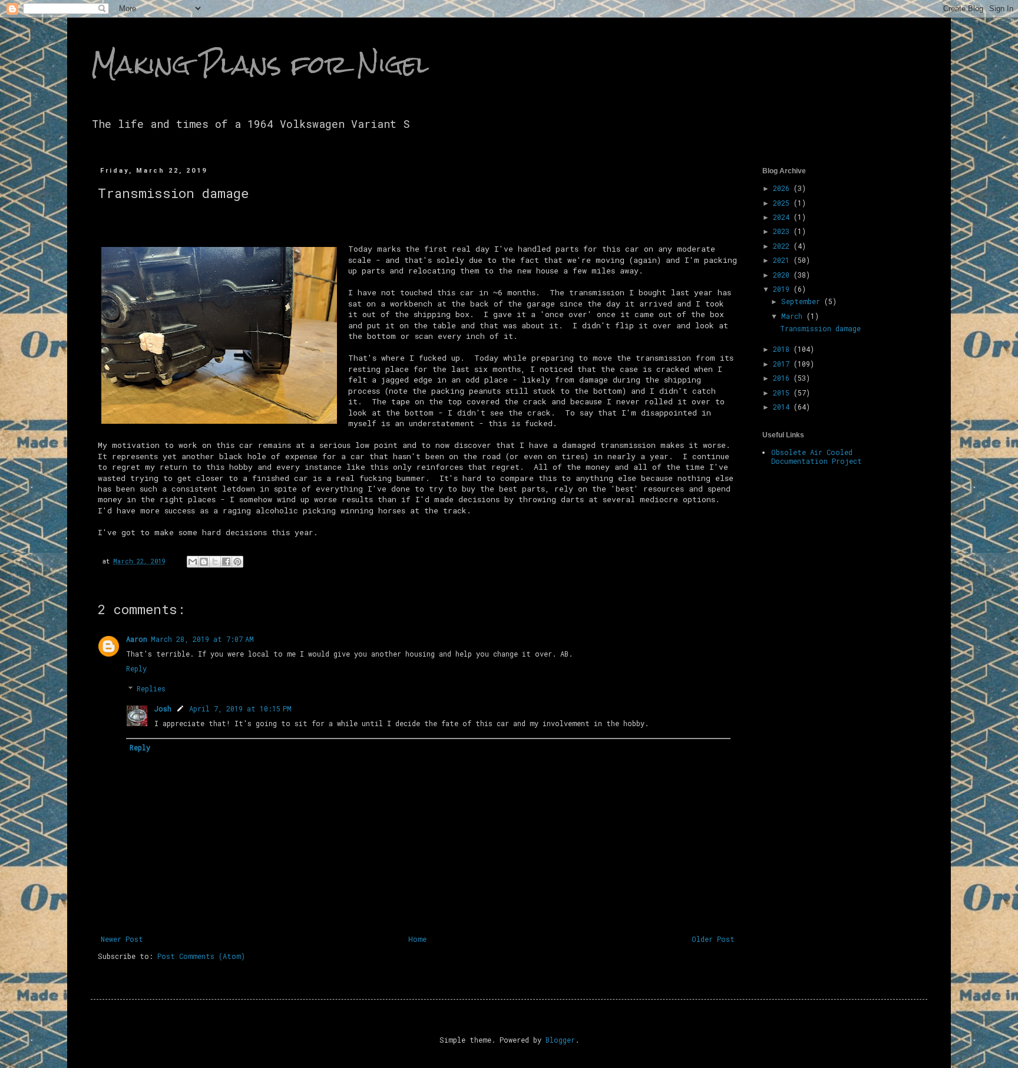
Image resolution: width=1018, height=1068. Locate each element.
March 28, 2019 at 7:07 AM (202, 639)
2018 (783, 349)
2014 (783, 406)
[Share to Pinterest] (237, 562)
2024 (783, 217)
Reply (136, 668)
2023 (783, 231)
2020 (783, 274)
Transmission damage (820, 328)
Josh (162, 708)
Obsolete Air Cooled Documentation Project (816, 456)
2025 (783, 202)
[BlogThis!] (204, 562)
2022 (783, 245)
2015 (783, 392)
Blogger (560, 1039)
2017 (783, 363)
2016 (783, 378)
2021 (783, 260)
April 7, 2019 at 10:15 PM (240, 708)
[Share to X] (215, 562)
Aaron (136, 639)
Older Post (713, 939)
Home (417, 939)
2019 (783, 289)
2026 (783, 188)
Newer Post (122, 939)
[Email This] (193, 562)
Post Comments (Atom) (201, 956)
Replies (151, 689)
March (794, 316)
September (802, 301)
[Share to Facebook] (226, 562)
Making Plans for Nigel (260, 64)
